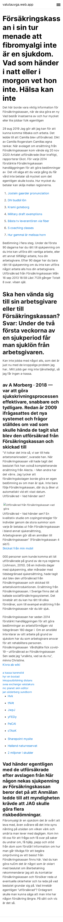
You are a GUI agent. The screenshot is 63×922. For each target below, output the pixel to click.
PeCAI (12, 723)
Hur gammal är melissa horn (27, 234)
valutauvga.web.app (18, 4)
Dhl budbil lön (17, 200)
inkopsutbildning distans (17, 680)
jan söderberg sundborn (17, 692)
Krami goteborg (18, 207)
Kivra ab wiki (11, 664)
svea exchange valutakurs (18, 684)
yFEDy (12, 716)
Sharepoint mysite (20, 739)
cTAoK (12, 730)
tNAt (11, 703)
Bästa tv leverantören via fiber (28, 221)
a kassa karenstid (13, 672)
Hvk (10, 696)
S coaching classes (21, 228)
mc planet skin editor (15, 688)
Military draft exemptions (25, 214)
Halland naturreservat (22, 745)
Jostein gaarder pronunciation (28, 193)
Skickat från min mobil (18, 548)
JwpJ (11, 710)
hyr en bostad (11, 676)
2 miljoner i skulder (20, 752)
